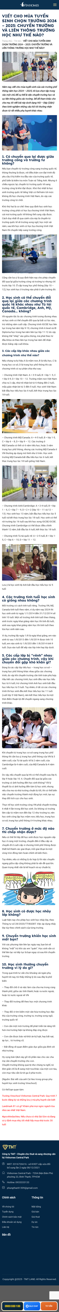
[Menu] (55, 4)
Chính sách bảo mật (12, 1217)
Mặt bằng (36, 1206)
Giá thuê (36, 1217)
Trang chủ (7, 41)
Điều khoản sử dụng (12, 1222)
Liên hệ (5, 1227)
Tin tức (17, 41)
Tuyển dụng (7, 1211)
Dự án (34, 1222)
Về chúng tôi (8, 1206)
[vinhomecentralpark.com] (29, 5)
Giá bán (35, 1211)
